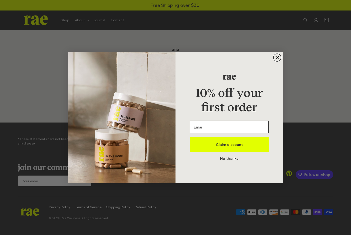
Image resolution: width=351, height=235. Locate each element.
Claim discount (229, 144)
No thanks (229, 158)
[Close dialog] (277, 57)
